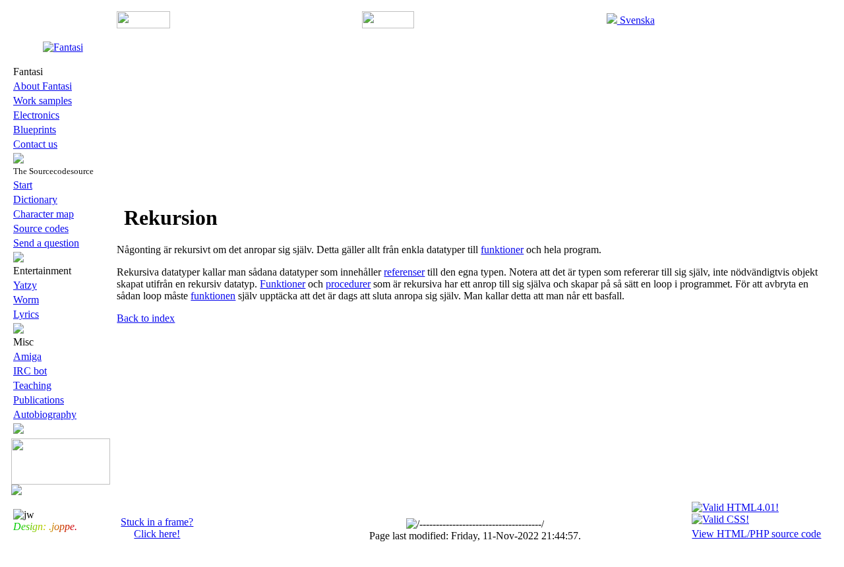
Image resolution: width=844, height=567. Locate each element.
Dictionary (35, 199)
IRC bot (30, 370)
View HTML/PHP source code (756, 533)
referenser (404, 272)
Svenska (636, 20)
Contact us (35, 144)
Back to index (146, 318)
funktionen (213, 295)
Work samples (42, 100)
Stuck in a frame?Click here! (157, 527)
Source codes (41, 228)
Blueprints (34, 129)
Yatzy (25, 285)
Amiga (27, 356)
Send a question (46, 243)
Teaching (32, 385)
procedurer (348, 283)
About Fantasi (42, 86)
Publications (38, 399)
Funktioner (282, 283)
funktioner (502, 249)
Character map (43, 214)
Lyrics (26, 314)
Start (22, 185)
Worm (26, 299)
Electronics (36, 115)
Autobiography (44, 414)
